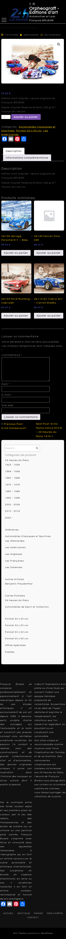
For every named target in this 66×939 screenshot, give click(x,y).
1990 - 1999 (12, 498)
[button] (59, 44)
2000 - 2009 (12, 505)
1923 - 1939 (12, 465)
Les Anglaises (13, 554)
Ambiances (12, 530)
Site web (7, 405)
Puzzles (9, 652)
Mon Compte (55, 913)
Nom (6, 384)
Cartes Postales (15, 596)
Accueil (8, 913)
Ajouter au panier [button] (16, 253)
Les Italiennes (13, 567)
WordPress (47, 933)
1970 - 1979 (12, 485)
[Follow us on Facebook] (30, 3)
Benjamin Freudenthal (19, 584)
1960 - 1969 (12, 478)
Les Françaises (14, 561)
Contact (33, 917)
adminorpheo (31, 35)
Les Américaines (15, 547)
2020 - (9, 518)
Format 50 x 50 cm (16, 632)
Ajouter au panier (26, 117)
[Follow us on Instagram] (34, 3)
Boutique (23, 913)
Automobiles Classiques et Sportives (28, 536)
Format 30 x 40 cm (29, 130)
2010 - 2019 (12, 511)
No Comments (53, 35)
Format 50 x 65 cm (16, 639)
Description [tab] (14, 151)
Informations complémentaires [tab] (27, 157)
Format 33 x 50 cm (16, 625)
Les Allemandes (15, 541)
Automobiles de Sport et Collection (27, 607)
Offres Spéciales (15, 645)
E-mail (7, 394)
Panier (38, 913)
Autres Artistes (14, 579)
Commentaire (12, 355)
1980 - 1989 (12, 491)
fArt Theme (19, 933)
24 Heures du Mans (17, 460)
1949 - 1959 (12, 471)
